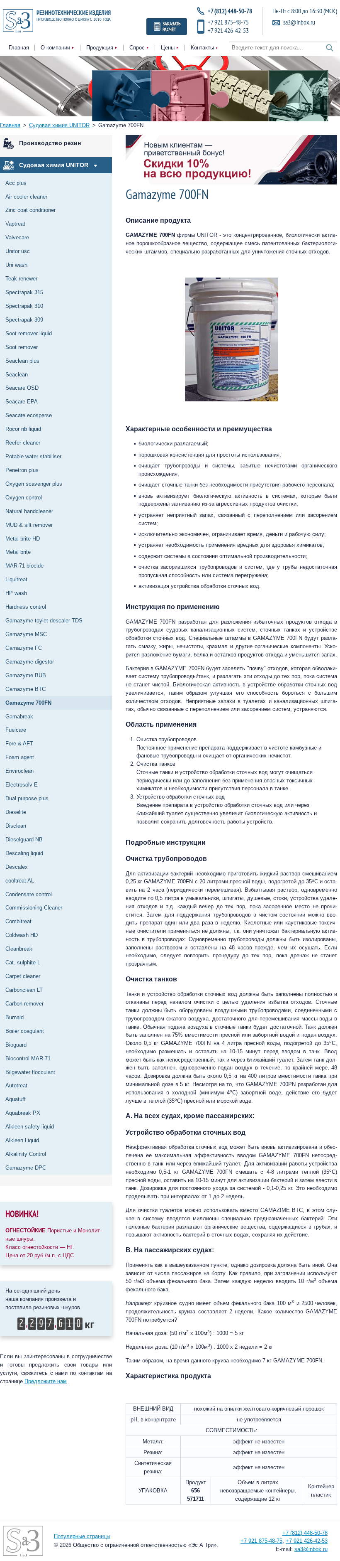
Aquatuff (15, 1099)
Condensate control (28, 894)
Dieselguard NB (24, 839)
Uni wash (16, 265)
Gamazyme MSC (26, 634)
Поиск (329, 48)
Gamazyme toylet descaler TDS (44, 620)
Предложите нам (45, 1381)
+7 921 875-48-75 (228, 22)
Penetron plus (22, 470)
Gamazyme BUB (25, 675)
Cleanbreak (18, 949)
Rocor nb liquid (23, 429)
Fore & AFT (19, 743)
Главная (19, 47)
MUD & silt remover (29, 525)
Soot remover (21, 347)
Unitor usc (17, 251)
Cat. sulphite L (22, 962)
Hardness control (25, 607)
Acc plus (16, 183)
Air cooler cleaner (26, 197)
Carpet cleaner (22, 976)
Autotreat (16, 1085)
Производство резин (50, 143)
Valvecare (17, 237)
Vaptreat (15, 224)
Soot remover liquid (28, 333)
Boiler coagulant (24, 1031)
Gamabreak (19, 716)
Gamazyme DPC (25, 1168)
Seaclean (16, 374)
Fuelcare (15, 730)
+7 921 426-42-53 (228, 30)
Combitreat (18, 921)
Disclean (15, 826)
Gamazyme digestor (29, 662)
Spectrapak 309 (24, 320)
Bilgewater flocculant (30, 1072)
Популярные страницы (82, 1536)
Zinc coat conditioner (30, 210)
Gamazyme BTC (25, 689)
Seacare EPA (21, 401)
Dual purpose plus (27, 798)
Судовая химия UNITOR (53, 165)
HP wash (16, 593)
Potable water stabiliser (33, 456)
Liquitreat (16, 579)
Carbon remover (24, 1004)
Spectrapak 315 (24, 292)
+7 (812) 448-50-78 (305, 1533)
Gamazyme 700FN (28, 703)
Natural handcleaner (29, 511)
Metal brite (18, 552)
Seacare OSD (22, 388)
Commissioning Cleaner (33, 908)
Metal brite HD (22, 539)
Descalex (16, 867)
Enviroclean (19, 771)
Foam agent (19, 757)
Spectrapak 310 (24, 306)
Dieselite (15, 812)
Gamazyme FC (23, 648)
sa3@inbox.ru (299, 22)
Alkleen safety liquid (29, 1126)
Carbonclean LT (24, 990)
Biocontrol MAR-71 (28, 1058)
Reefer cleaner (22, 443)
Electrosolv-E (21, 785)
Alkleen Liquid (22, 1140)
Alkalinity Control (25, 1154)
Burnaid (14, 1017)
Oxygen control (23, 497)
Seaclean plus (22, 361)
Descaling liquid (24, 853)
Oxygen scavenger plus (33, 484)
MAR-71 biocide (24, 566)
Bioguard (16, 1045)
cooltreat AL (19, 881)
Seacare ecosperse (28, 415)
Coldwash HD (21, 935)
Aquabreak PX (22, 1113)
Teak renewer (21, 278)
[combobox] (283, 48)
